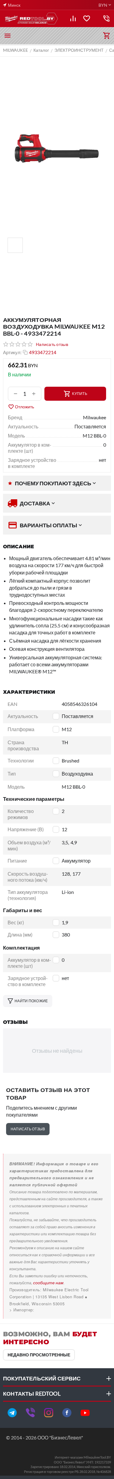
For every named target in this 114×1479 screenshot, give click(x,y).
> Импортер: (21, 1310)
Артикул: (12, 352)
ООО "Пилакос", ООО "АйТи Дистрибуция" (52, 1310)
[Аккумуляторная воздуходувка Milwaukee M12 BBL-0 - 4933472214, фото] (57, 148)
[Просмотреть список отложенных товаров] (87, 18)
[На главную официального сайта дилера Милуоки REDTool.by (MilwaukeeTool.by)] (31, 18)
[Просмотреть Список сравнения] (73, 18)
